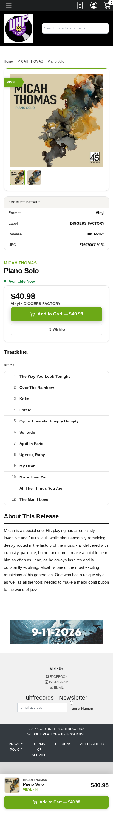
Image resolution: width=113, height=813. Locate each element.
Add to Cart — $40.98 (60, 314)
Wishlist (59, 330)
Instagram (58, 682)
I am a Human (81, 708)
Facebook (58, 677)
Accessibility (92, 744)
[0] (108, 6)
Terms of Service (39, 749)
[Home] (18, 28)
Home (8, 61)
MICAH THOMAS (30, 61)
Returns (63, 744)
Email (58, 688)
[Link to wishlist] (80, 6)
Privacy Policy (16, 747)
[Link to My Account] (94, 6)
